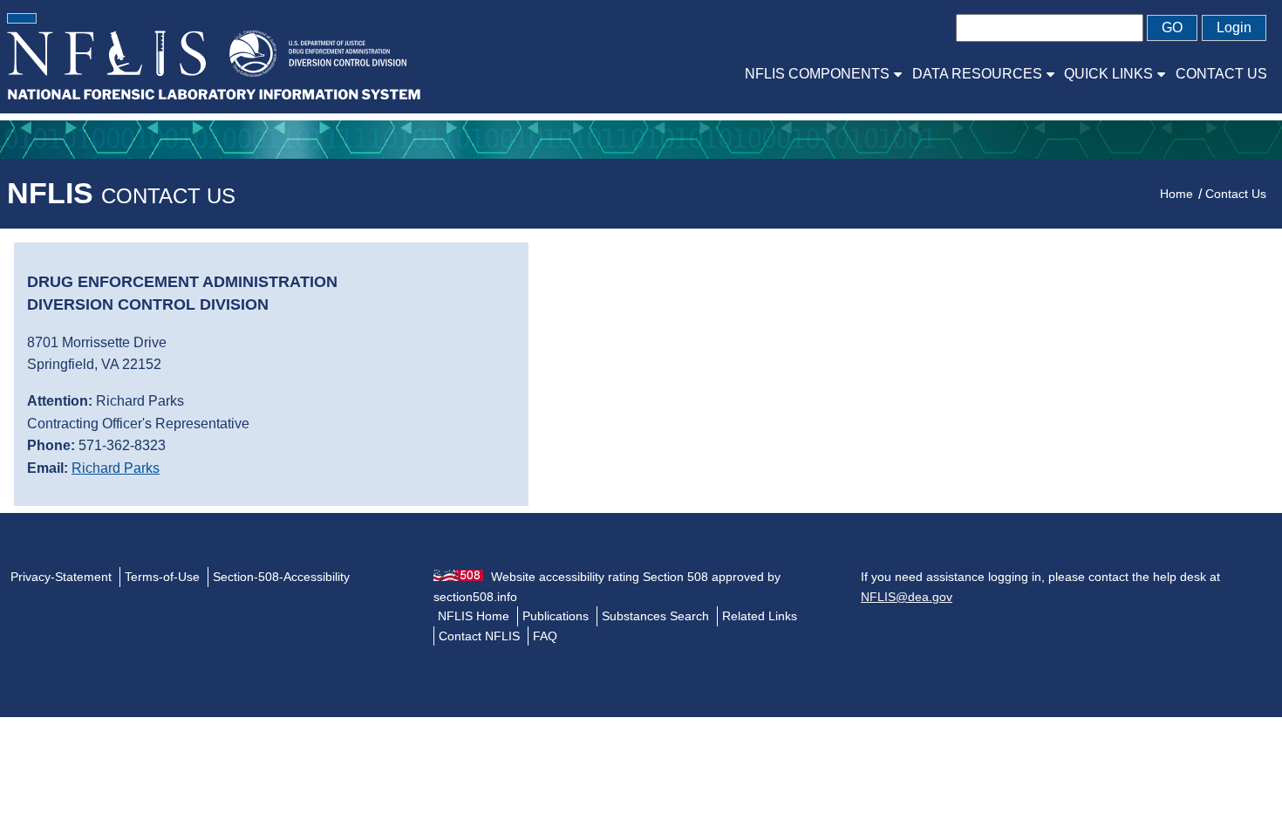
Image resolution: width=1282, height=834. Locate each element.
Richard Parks (116, 468)
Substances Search (655, 616)
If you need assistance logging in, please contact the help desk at (1040, 586)
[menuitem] (823, 73)
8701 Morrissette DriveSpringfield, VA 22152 (97, 354)
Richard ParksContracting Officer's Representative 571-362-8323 (138, 434)
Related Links (759, 616)
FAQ (545, 636)
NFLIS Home (473, 616)
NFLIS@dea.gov (906, 597)
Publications (555, 616)
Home (1176, 194)
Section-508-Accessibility (281, 577)
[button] (22, 18)
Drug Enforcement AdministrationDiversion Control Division (182, 292)
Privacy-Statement (61, 577)
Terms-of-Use (162, 577)
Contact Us (1235, 194)
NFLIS (121, 192)
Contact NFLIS (479, 636)
